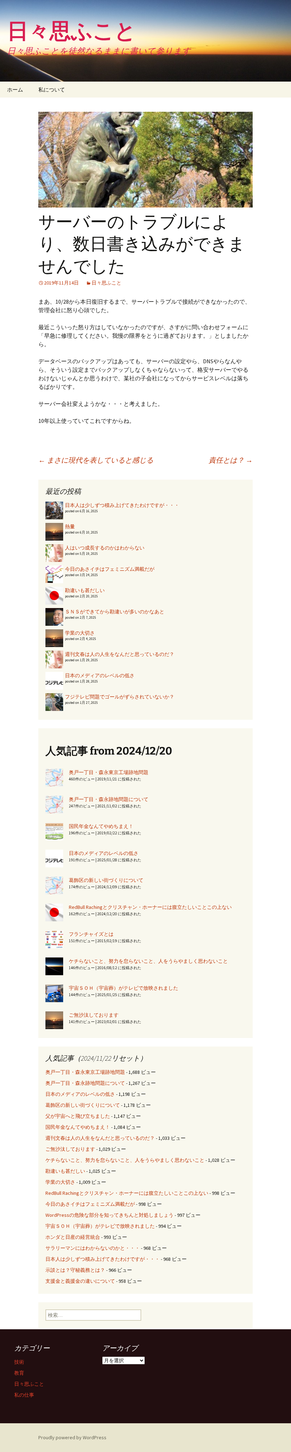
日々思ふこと (106, 283)
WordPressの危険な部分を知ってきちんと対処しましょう (109, 1215)
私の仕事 (24, 1395)
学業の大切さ (80, 633)
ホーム (15, 89)
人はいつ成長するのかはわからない (104, 548)
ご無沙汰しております (94, 1015)
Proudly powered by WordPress (72, 1437)
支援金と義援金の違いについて (80, 1281)
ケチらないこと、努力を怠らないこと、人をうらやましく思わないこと (148, 961)
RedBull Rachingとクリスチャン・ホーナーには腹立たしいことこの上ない (150, 907)
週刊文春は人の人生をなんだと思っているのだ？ (119, 654)
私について (51, 89)
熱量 (70, 526)
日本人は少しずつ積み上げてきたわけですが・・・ (122, 505)
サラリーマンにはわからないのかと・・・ (92, 1248)
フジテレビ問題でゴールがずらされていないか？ (119, 697)
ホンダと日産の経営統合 (72, 1237)
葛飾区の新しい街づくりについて (106, 880)
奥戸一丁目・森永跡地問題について (108, 799)
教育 (19, 1373)
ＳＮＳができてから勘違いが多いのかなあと (114, 611)
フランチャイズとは (91, 934)
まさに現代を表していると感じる (95, 460)
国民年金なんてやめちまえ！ (101, 826)
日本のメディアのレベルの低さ (99, 675)
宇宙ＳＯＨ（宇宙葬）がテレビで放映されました (123, 988)
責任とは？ (231, 460)
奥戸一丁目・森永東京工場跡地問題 (108, 772)
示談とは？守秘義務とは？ (75, 1270)
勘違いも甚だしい (85, 590)
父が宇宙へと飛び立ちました (77, 1116)
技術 (19, 1362)
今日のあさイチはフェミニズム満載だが (109, 569)
